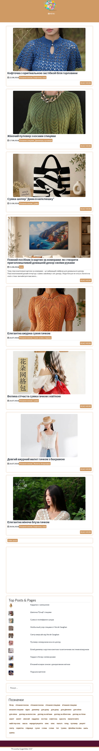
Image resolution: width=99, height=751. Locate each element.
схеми (51, 728)
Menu (52, 13)
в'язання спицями (53, 705)
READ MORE (85, 83)
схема (44, 728)
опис (47, 723)
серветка (19, 728)
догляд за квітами (45, 714)
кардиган (35, 719)
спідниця (29, 728)
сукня (37, 728)
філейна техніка (74, 728)
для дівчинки (66, 709)
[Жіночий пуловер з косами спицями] (49, 112)
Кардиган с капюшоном (39, 605)
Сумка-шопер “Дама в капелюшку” (30, 199)
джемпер (35, 709)
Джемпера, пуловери (43, 140)
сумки (35, 203)
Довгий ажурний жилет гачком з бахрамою (36, 459)
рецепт (82, 723)
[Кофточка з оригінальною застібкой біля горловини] (49, 49)
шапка (11, 732)
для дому (45, 709)
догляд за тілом (79, 714)
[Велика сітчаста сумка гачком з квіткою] (49, 372)
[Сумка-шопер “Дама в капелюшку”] (49, 175)
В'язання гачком (25, 77)
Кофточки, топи (39, 77)
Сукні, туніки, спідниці (42, 338)
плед (66, 723)
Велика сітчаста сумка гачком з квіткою (34, 396)
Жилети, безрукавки (41, 464)
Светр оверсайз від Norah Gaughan (44, 634)
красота (62, 719)
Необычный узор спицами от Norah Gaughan (48, 627)
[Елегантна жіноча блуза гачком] (49, 498)
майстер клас (14, 723)
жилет (18, 719)
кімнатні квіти (73, 719)
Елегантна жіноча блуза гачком (28, 522)
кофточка (53, 719)
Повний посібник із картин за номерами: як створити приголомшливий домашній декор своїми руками (42, 261)
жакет (11, 719)
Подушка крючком (37, 672)
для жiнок (77, 709)
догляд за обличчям (62, 714)
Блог (21, 267)
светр (11, 728)
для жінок (13, 714)
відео (27, 709)
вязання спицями (16, 709)
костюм (44, 719)
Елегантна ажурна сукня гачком (28, 333)
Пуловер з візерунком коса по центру (45, 642)
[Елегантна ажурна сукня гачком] (49, 309)
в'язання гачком (22, 705)
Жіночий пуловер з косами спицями (31, 136)
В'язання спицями (26, 140)
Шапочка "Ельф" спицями (40, 612)
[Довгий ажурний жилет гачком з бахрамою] (49, 435)
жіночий (26, 719)
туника (63, 728)
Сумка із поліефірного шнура (42, 620)
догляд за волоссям (27, 714)
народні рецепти (36, 723)
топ (57, 728)
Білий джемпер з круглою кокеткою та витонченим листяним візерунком (59, 649)
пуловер (74, 723)
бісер (11, 705)
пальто (59, 723)
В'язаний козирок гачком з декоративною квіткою (50, 664)
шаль (85, 728)
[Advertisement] (49, 571)
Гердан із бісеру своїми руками (43, 657)
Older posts (12, 540)
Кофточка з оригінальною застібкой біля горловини (42, 73)
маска (24, 723)
